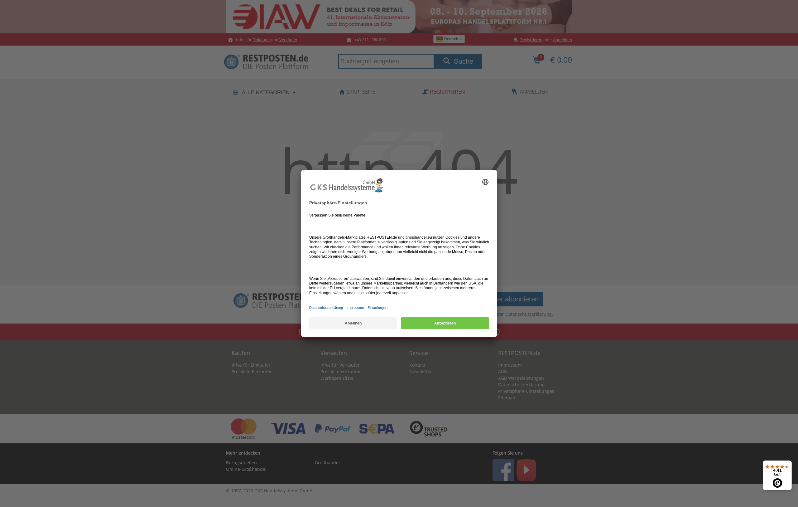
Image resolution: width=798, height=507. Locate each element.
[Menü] (788, 464)
